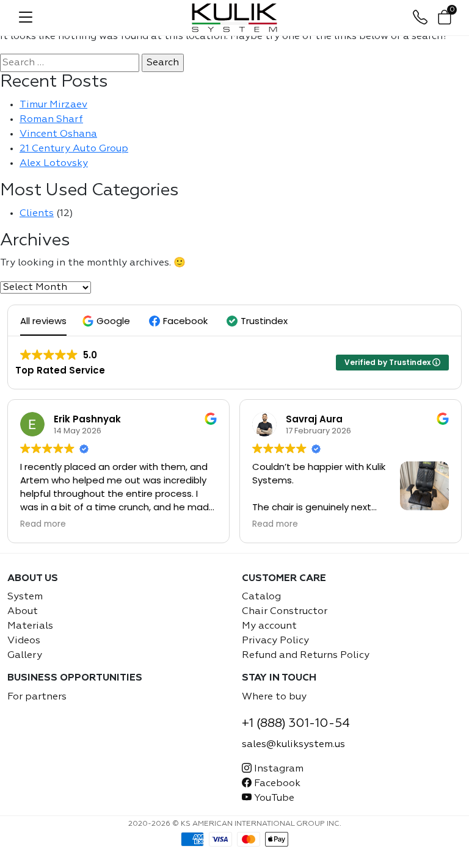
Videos (23, 641)
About (22, 611)
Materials (30, 626)
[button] (108, 320)
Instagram (278, 769)
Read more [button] (43, 524)
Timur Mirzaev (53, 105)
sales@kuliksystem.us (293, 745)
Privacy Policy (275, 641)
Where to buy (274, 697)
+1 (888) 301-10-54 (296, 723)
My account (269, 626)
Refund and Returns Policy (305, 655)
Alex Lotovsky (54, 163)
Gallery (24, 655)
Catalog (261, 597)
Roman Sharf (51, 120)
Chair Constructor (284, 611)
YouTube (273, 798)
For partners (37, 697)
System (25, 597)
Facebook (276, 784)
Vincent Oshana (58, 134)
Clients (37, 214)
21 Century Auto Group (74, 149)
